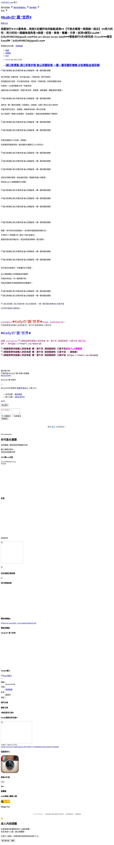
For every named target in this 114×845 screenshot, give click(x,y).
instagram (11, 341)
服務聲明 (78, 814)
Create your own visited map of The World (16, 747)
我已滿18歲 (5, 840)
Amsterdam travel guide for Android (46, 747)
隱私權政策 (69, 814)
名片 (7, 56)
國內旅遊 (18, 394)
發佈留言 (5, 419)
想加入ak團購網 (74, 349)
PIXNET (40, 814)
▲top (3, 401)
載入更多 (5, 405)
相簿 (7, 50)
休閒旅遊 (19, 46)
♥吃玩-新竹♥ (20, 397)
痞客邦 (19, 388)
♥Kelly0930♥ (6, 375)
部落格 (8, 53)
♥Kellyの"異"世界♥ (16, 17)
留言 (24, 388)
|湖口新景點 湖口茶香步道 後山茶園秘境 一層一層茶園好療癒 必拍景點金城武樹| (52, 65)
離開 (12, 840)
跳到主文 (4, 23)
